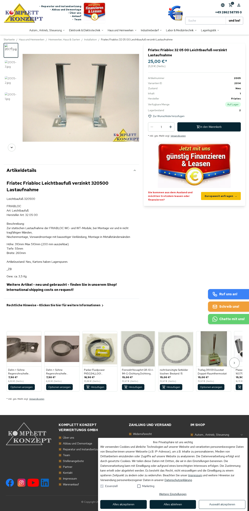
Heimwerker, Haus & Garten (64, 39)
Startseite (9, 39)
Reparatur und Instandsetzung (60, 6)
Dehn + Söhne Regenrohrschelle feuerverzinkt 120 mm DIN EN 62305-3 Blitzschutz (22, 371)
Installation (90, 39)
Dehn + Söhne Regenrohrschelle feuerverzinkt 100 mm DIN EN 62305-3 (61, 371)
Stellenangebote (71, 461)
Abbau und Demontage (65, 9)
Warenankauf (69, 484)
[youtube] (33, 483)
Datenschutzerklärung (178, 480)
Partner (65, 467)
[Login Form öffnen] (238, 5)
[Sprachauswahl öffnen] (222, 5)
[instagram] (21, 483)
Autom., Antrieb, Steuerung (209, 435)
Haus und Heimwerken (31, 39)
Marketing (148, 486)
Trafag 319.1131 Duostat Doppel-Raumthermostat (212, 371)
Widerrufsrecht (140, 434)
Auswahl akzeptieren (222, 504)
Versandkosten (178, 135)
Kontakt (66, 473)
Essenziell (111, 486)
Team (76, 19)
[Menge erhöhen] (170, 126)
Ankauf (75, 16)
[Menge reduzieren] (151, 126)
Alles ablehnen (173, 504)
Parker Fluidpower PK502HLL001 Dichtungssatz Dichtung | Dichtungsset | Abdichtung (99, 371)
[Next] (11, 147)
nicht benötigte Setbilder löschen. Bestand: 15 (174, 371)
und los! (234, 20)
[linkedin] (45, 483)
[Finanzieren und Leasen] (94, 12)
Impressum (195, 475)
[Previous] (11, 48)
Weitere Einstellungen (172, 494)
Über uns (74, 12)
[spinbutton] (161, 126)
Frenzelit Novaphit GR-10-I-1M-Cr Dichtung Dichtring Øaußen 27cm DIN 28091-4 (137, 371)
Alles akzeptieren (123, 504)
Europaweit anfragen (221, 196)
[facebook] (10, 483)
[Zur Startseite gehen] (21, 13)
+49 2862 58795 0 (228, 12)
